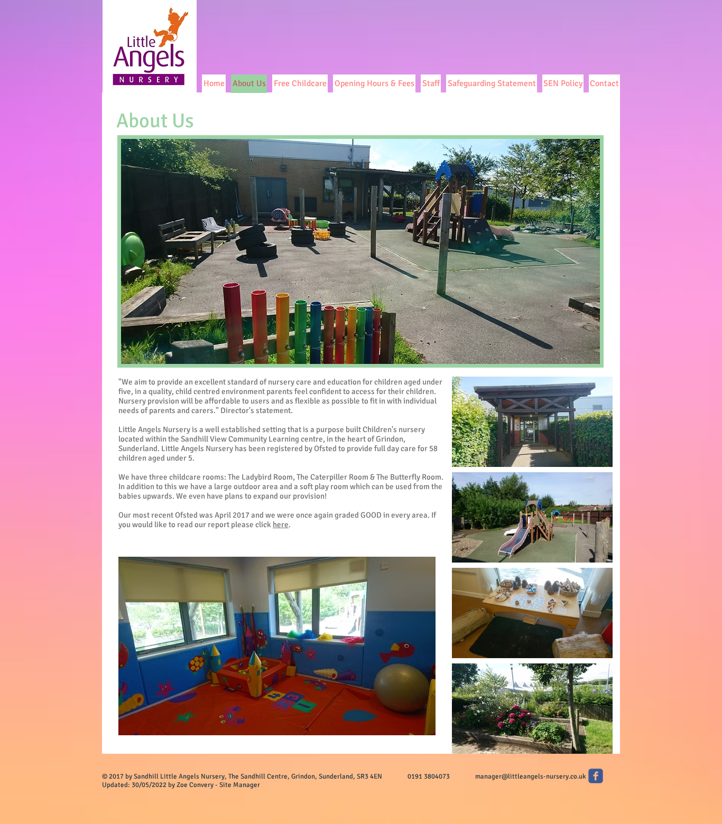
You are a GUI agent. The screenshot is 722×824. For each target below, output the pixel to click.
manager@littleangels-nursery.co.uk (530, 776)
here (281, 524)
